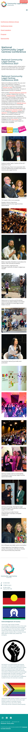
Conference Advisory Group (10, 22)
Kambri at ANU (7, 87)
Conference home (6, 26)
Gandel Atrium (21, 103)
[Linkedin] (7, 718)
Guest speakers (6, 30)
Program (3, 34)
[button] (27, 10)
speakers (14, 111)
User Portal (14, 119)
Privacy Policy (10, 723)
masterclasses (11, 95)
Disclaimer (3, 723)
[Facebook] (11, 718)
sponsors (4, 112)
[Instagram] (2, 718)
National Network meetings (17, 92)
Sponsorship (5, 38)
